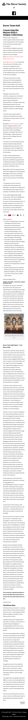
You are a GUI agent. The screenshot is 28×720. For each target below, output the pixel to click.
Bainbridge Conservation (9, 62)
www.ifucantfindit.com (20, 716)
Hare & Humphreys (14, 123)
